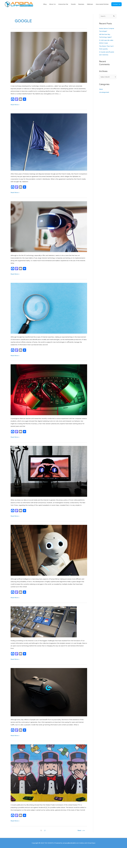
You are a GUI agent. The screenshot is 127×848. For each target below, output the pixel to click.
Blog (44, 4)
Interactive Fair (63, 4)
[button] (116, 4)
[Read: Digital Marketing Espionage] (49, 390)
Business (81, 4)
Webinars (90, 4)
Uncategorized (104, 92)
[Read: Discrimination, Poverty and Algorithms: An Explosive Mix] (49, 550)
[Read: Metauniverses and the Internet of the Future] (49, 226)
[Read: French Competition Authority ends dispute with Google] (49, 142)
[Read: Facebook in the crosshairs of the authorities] (49, 773)
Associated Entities (102, 4)
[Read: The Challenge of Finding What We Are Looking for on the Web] (49, 308)
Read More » (15, 104)
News (101, 89)
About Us (52, 4)
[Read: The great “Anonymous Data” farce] (49, 471)
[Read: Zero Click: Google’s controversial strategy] (49, 692)
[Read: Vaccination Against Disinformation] (49, 57)
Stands (73, 4)
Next (80, 830)
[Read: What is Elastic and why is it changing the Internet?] (44, 622)
